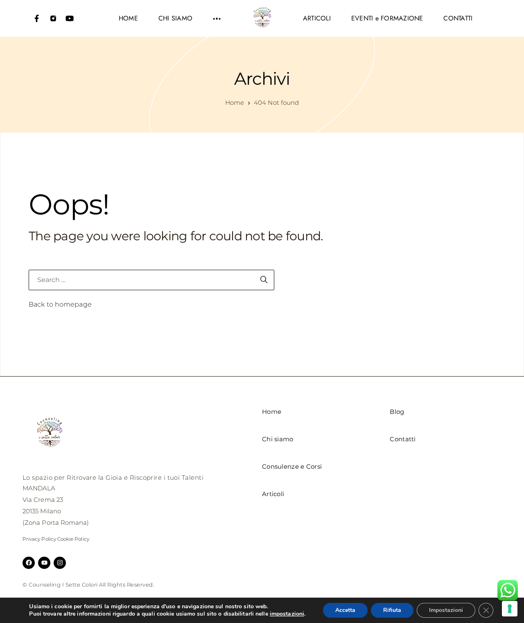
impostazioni (287, 614)
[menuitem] (128, 18)
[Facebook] (37, 18)
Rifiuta (392, 610)
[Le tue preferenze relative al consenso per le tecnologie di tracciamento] (509, 608)
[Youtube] (69, 18)
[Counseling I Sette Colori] (262, 18)
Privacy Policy (39, 539)
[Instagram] (53, 18)
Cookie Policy (73, 539)
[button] (217, 18)
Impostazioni (446, 610)
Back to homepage (60, 304)
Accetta (345, 610)
